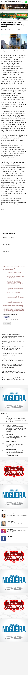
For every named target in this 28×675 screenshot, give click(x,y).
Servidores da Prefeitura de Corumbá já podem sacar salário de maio (13, 372)
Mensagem (6, 251)
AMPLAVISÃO (10, 521)
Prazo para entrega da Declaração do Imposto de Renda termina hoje (13, 378)
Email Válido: (7, 244)
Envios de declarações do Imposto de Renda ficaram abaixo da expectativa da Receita (13, 348)
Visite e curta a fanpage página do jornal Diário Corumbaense (15, 538)
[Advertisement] (14, 220)
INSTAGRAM (10, 529)
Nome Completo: (8, 238)
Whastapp (26, 1)
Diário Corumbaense (14, 1)
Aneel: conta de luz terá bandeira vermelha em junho (12, 354)
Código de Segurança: (10, 315)
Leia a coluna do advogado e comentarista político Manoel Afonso (16, 523)
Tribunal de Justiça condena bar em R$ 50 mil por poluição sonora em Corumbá (16, 420)
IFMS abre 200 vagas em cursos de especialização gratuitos (16, 437)
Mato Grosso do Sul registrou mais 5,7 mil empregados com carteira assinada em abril (13, 365)
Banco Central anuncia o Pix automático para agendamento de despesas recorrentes (13, 336)
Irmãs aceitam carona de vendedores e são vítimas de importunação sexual (14, 444)
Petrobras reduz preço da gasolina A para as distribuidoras (13, 342)
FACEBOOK (9, 536)
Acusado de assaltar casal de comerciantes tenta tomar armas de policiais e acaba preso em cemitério (16, 429)
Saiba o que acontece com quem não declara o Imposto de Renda (13, 359)
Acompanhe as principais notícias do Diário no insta (16, 531)
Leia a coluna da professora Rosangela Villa (17, 516)
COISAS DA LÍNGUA (12, 514)
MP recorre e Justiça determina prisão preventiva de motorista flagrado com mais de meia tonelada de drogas (15, 453)
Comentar (6, 324)
